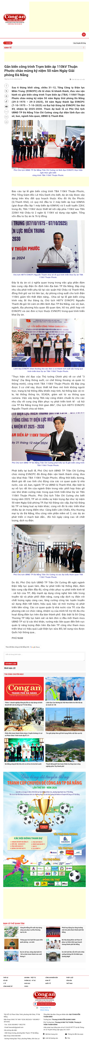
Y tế (4, 983)
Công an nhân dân (51, 977)
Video (26, 986)
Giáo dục (27, 983)
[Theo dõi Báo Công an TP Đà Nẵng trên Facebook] (44, 1004)
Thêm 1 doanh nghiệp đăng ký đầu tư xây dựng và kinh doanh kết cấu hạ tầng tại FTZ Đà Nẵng (23, 704)
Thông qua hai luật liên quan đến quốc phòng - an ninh (31, 941)
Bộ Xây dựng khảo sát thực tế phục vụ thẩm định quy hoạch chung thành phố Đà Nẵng (72, 942)
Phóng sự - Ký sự (30, 980)
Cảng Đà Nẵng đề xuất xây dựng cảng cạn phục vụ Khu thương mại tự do (31, 930)
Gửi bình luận (10, 664)
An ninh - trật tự (30, 977)
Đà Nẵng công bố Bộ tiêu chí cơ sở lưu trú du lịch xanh (23, 764)
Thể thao (69, 983)
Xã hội (5, 980)
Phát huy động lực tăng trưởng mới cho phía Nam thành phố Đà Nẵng (73, 930)
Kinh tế (8, 48)
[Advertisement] (43, 57)
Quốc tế (48, 983)
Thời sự (5, 977)
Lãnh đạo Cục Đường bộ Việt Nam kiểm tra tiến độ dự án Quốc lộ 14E (64, 704)
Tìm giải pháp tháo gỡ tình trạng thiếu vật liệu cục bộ (64, 733)
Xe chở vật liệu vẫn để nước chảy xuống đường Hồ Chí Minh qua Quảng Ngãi (73, 954)
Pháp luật (69, 977)
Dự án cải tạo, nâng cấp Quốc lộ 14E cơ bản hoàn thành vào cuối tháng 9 (31, 954)
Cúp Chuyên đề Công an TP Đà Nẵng (56, 43)
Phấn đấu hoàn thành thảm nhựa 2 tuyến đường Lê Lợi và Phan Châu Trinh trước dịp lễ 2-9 (23, 734)
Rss (69, 1038)
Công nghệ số (7, 986)
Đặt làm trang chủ (51, 1034)
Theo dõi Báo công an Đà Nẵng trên (18, 647)
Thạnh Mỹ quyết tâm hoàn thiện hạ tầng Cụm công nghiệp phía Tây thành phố (63, 765)
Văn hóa (69, 980)
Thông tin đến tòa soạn (75, 1034)
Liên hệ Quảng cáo (51, 1038)
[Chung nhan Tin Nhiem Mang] (44, 1009)
